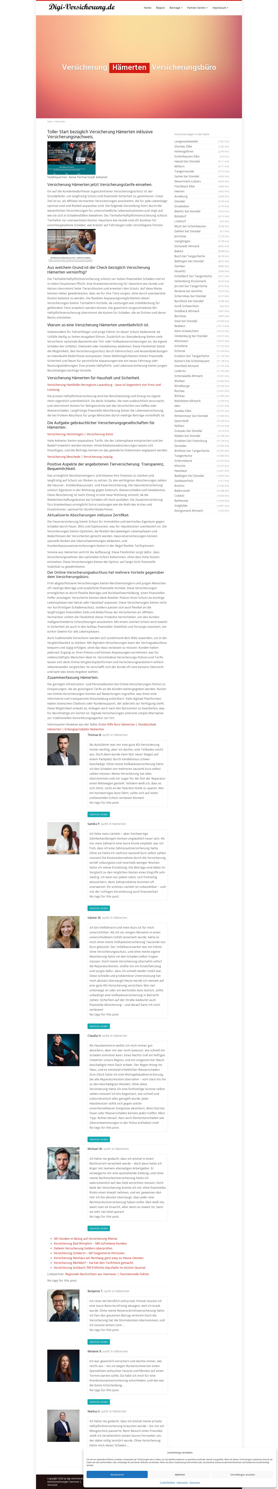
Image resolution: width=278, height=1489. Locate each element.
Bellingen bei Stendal (201, 261)
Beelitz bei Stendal (201, 211)
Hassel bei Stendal (201, 161)
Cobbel (201, 496)
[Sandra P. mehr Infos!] (63, 838)
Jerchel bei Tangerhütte (201, 286)
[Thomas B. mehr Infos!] (63, 749)
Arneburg (201, 196)
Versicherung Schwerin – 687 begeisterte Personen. (89, 1253)
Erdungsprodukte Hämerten (84, 729)
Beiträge (175, 8)
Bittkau (201, 396)
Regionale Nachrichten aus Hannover (90, 1274)
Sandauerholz (201, 481)
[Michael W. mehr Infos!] (63, 1163)
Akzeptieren (117, 1474)
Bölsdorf (201, 216)
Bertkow (201, 316)
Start (49, 121)
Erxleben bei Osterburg (201, 441)
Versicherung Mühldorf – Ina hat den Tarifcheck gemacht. (94, 1263)
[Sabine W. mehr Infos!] (63, 932)
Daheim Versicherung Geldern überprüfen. (83, 1248)
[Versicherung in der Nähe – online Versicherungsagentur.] (83, 8)
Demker (201, 266)
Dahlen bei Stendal (201, 231)
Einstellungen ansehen (242, 1474)
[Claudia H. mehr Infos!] (63, 1050)
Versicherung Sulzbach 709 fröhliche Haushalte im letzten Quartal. (100, 1267)
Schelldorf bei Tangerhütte (201, 276)
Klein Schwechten (201, 331)
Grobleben (201, 206)
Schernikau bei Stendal (201, 296)
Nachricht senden (99, 814)
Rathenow (201, 501)
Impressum (195, 1482)
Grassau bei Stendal (201, 431)
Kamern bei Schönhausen (201, 361)
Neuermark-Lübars (201, 181)
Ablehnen (180, 1474)
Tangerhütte (201, 456)
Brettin (201, 486)
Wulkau (201, 381)
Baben (201, 251)
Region (160, 8)
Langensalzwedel (201, 141)
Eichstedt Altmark (201, 246)
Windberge (201, 386)
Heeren (201, 191)
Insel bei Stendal (201, 321)
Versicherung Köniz (100, 434)
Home (147, 8)
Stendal (201, 201)
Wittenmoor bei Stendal (201, 416)
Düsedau (201, 446)
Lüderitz (201, 371)
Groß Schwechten (201, 306)
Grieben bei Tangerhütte (201, 356)
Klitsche (201, 466)
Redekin (201, 326)
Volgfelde (201, 505)
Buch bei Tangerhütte (201, 256)
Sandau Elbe (201, 411)
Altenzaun (201, 341)
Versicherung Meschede (63, 457)
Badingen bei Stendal (201, 476)
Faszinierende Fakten (134, 1274)
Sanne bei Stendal (201, 176)
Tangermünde (201, 171)
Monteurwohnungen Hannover (63, 1481)
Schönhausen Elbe (201, 156)
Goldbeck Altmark (201, 311)
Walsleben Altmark (201, 401)
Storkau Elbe (201, 146)
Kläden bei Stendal (201, 436)
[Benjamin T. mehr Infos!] (63, 1305)
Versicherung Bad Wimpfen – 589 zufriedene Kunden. (90, 1243)
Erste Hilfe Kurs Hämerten (117, 724)
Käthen (201, 426)
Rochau (201, 391)
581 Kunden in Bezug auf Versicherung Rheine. (86, 1238)
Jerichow (201, 236)
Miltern (201, 166)
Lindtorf (201, 221)
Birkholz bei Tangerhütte (201, 451)
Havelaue (201, 471)
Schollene (201, 346)
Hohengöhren (201, 151)
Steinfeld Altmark (201, 366)
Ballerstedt (201, 491)
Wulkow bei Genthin (201, 291)
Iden (201, 406)
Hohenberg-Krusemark (201, 281)
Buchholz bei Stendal (201, 301)
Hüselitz (201, 271)
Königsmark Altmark (201, 510)
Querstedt (201, 421)
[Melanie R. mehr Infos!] (63, 1366)
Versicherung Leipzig (98, 457)
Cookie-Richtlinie (167, 1482)
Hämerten (121, 735)
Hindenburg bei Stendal (201, 336)
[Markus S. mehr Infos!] (63, 1426)
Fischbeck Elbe (201, 186)
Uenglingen (201, 241)
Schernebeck (201, 461)
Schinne (201, 351)
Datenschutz (182, 1482)
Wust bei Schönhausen (201, 226)
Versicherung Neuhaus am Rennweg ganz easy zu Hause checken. (99, 1258)
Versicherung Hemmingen (65, 434)
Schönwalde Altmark (201, 376)
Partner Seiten (196, 8)
